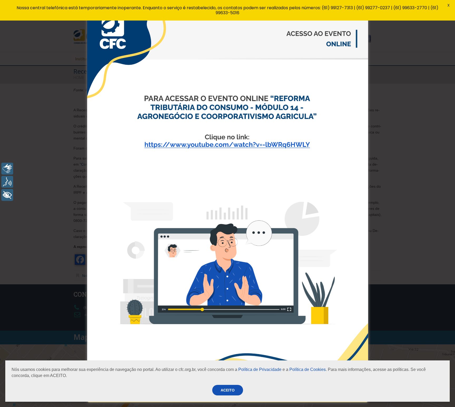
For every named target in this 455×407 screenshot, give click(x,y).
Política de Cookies (307, 369)
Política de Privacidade (259, 369)
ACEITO (228, 390)
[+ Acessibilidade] (7, 195)
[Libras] (7, 169)
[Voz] (7, 182)
